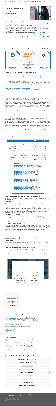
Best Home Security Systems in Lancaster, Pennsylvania (23, 178)
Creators (40, 1)
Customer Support (19, 395)
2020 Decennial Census (15, 326)
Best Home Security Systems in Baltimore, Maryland (23, 173)
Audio (28, 1)
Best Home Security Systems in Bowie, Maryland (22, 182)
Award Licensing (19, 397)
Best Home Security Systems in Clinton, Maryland (22, 183)
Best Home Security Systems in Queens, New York (22, 172)
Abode (45, 140)
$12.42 (45, 155)
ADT (22, 36)
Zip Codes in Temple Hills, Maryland (11, 306)
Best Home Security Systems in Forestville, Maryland (23, 192)
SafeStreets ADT (8, 74)
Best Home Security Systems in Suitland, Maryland (22, 186)
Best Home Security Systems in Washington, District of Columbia (25, 167)
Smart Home (36, 1)
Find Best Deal (12, 67)
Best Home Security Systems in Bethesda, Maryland (23, 181)
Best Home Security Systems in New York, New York (23, 165)
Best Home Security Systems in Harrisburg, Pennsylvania (23, 177)
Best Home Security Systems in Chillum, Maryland (22, 185)
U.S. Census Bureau (13, 318)
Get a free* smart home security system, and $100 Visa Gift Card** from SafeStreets (25, 76)
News (44, 1)
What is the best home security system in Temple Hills (27, 359)
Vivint (6, 86)
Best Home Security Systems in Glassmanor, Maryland (23, 190)
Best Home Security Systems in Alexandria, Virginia (23, 180)
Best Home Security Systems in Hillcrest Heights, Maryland (24, 189)
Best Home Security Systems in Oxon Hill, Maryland (23, 188)
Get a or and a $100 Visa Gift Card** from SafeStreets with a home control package (28, 77)
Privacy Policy (29, 394)
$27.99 (33, 155)
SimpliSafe (23, 116)
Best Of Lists (47, 1)
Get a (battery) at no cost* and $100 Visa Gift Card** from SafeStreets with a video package (26, 79)
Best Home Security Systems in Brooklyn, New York (23, 171)
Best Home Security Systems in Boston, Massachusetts (23, 169)
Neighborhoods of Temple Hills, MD (12, 297)
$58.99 (37, 155)
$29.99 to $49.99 (24, 155)
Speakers (31, 1)
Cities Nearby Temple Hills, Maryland (11, 301)
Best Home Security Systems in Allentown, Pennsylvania (23, 175)
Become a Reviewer (28, 400)
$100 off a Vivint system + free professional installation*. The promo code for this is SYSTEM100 (23, 89)
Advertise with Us (19, 394)
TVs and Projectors (23, 1)
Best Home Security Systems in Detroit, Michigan (22, 170)
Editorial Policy (19, 396)
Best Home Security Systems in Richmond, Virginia (22, 174)
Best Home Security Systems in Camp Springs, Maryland (23, 187)
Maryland (12, 4)
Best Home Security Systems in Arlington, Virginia (22, 179)
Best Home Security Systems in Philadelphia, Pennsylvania (24, 166)
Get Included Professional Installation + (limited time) (18, 88)
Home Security (7, 4)
